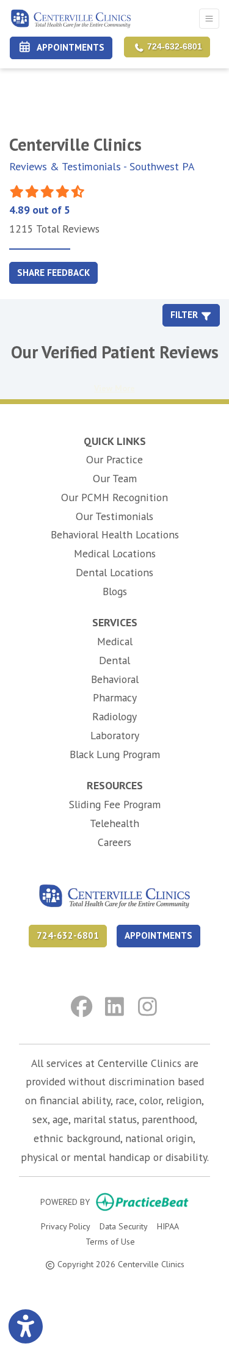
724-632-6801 (173, 46)
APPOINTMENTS (158, 935)
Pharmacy (115, 697)
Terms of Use (110, 1241)
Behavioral (115, 679)
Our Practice (114, 459)
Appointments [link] (68, 47)
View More (114, 388)
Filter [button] (185, 314)
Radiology (114, 716)
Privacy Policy (65, 1226)
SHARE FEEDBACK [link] (53, 272)
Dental (114, 660)
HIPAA (168, 1226)
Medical (115, 641)
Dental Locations (114, 572)
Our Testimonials (114, 516)
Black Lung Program (115, 754)
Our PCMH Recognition (114, 497)
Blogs (115, 591)
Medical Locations (115, 553)
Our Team (115, 478)
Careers (114, 842)
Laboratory (114, 735)
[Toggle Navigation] (209, 19)
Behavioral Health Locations (115, 534)
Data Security (124, 1226)
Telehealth (114, 823)
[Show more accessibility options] (25, 1326)
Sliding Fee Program (115, 804)
